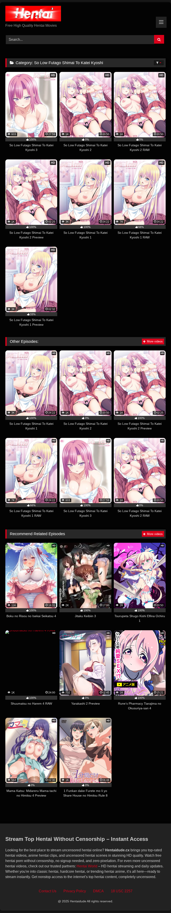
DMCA (98, 891)
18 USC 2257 (121, 891)
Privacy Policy (74, 891)
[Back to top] (157, 899)
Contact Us (47, 891)
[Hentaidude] (85, 14)
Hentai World (87, 866)
